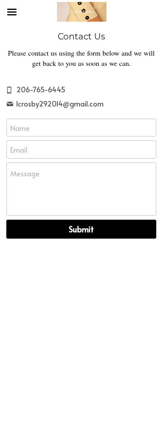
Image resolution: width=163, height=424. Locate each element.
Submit (81, 229)
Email (18, 150)
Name (20, 128)
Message (25, 173)
